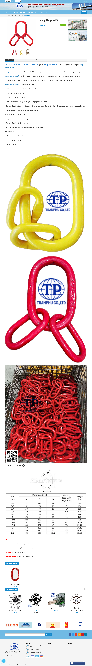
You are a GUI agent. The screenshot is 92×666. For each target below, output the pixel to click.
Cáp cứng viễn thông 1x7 (76, 610)
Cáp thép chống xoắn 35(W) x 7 (36, 609)
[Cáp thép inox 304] (56, 600)
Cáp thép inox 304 (56, 610)
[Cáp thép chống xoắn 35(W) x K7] (15, 598)
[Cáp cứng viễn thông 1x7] (77, 600)
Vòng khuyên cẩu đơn (15, 584)
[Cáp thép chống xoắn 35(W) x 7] (35, 600)
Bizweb (29, 664)
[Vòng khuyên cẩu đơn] (15, 574)
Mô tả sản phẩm (10, 59)
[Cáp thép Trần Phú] (14, 646)
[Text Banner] (77, 36)
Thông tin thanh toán (20, 59)
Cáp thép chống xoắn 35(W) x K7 (15, 606)
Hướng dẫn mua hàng (33, 59)
